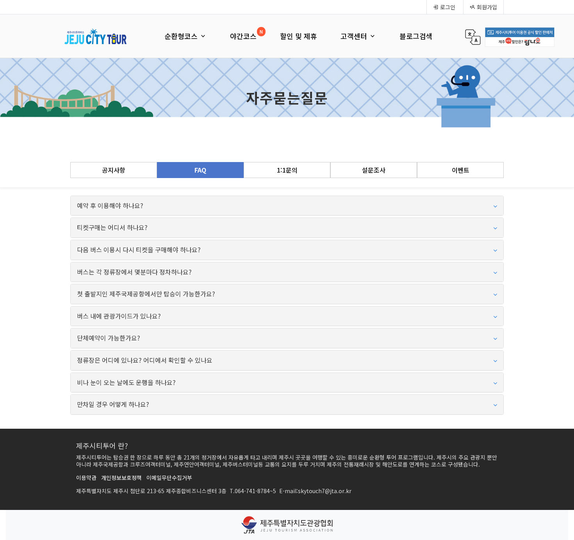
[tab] (287, 206)
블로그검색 (416, 36)
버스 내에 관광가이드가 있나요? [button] (119, 316)
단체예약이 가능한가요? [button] (108, 338)
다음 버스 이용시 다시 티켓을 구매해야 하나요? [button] (139, 249)
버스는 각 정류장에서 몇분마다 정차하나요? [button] (134, 272)
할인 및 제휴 (298, 36)
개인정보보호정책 (121, 477)
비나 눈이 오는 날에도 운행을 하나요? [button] (126, 382)
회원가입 (486, 7)
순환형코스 (182, 36)
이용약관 (86, 477)
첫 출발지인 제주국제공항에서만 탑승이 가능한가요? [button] (146, 294)
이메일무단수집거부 (169, 477)
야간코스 (243, 36)
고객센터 (354, 36)
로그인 (447, 7)
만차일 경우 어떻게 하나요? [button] (113, 404)
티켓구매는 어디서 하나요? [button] (112, 227)
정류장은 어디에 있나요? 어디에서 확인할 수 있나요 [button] (144, 360)
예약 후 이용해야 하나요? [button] (110, 205)
